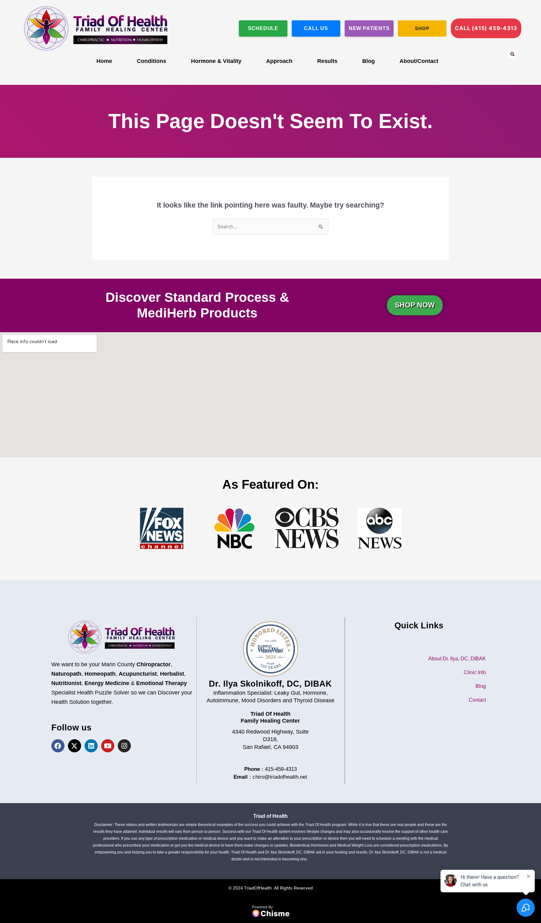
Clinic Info (475, 672)
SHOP (422, 28)
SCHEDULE (263, 28)
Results (327, 61)
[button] (512, 55)
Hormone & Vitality (216, 61)
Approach (279, 61)
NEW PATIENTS (369, 28)
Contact (477, 700)
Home (104, 61)
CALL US (316, 28)
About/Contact (418, 61)
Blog (368, 61)
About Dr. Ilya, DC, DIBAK (457, 658)
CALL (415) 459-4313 (486, 28)
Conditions (151, 61)
